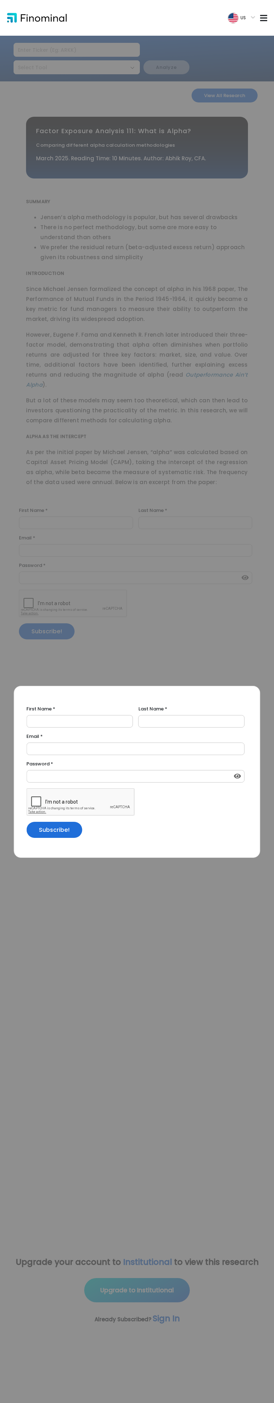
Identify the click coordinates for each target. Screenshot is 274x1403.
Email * (34, 736)
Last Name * (152, 709)
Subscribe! (54, 830)
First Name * (40, 709)
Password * (39, 764)
